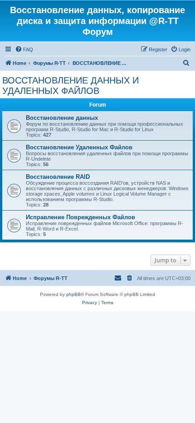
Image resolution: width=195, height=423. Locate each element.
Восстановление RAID (58, 176)
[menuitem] (24, 49)
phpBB (73, 294)
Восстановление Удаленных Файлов (79, 147)
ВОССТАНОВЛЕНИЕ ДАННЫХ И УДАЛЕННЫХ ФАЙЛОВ (70, 85)
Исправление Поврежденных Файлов (80, 217)
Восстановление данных (62, 117)
